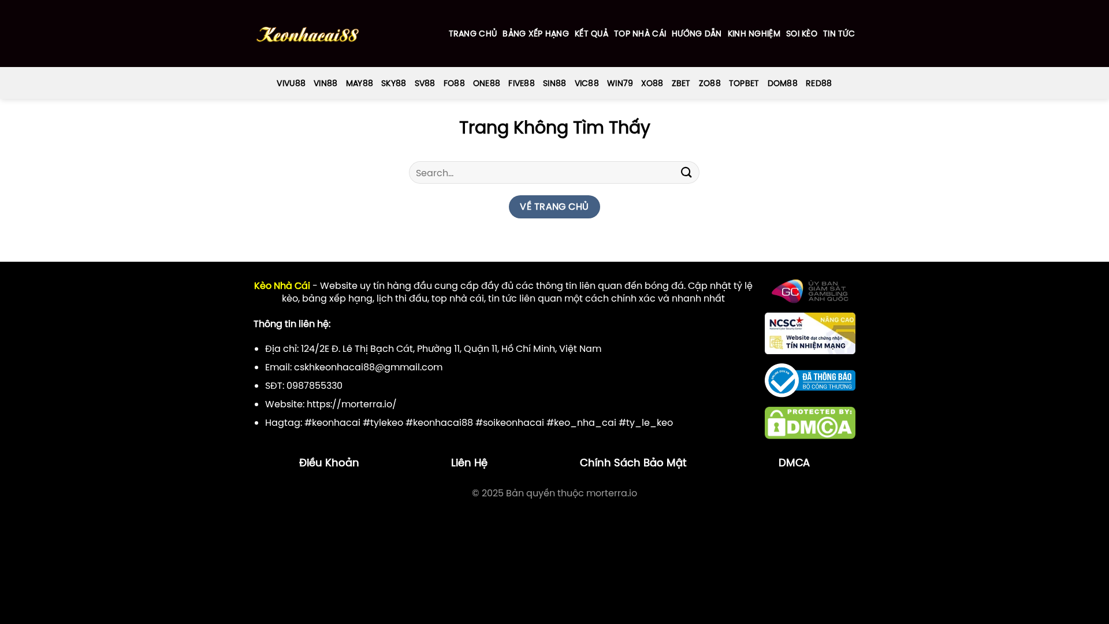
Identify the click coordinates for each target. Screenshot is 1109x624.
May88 (359, 83)
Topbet (744, 83)
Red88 (819, 83)
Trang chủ (473, 33)
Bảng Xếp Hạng (536, 33)
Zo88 (710, 83)
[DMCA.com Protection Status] (810, 422)
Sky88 (393, 83)
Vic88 (587, 83)
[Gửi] (686, 172)
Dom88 (783, 83)
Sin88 (554, 83)
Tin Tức (839, 33)
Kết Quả (591, 33)
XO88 (652, 83)
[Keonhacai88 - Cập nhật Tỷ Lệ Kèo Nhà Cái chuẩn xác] (307, 34)
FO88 (454, 83)
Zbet (681, 83)
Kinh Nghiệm (754, 33)
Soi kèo (801, 33)
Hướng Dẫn (697, 33)
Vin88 (325, 83)
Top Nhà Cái (640, 33)
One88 (486, 83)
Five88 (521, 83)
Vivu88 (291, 83)
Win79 (620, 83)
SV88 (425, 83)
